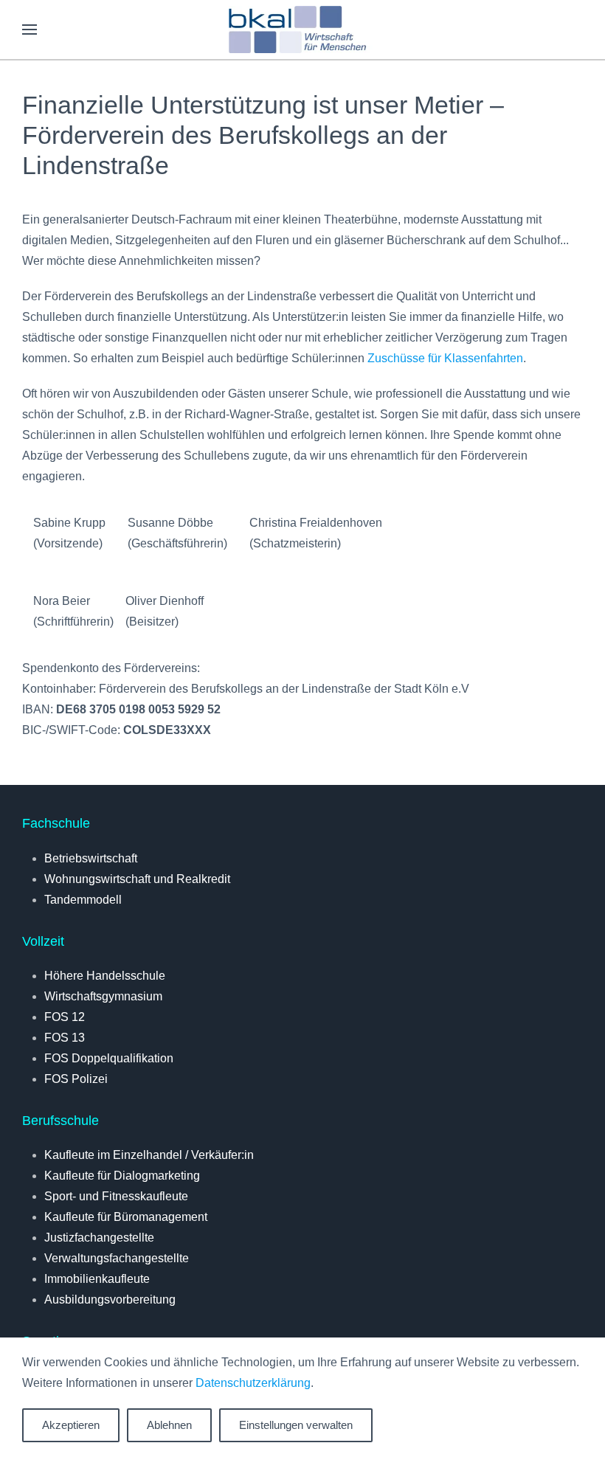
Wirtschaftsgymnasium (103, 996)
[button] (29, 29)
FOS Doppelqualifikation (108, 1058)
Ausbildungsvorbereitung (110, 1299)
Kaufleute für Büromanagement (125, 1217)
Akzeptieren (71, 1425)
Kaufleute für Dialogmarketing (122, 1175)
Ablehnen (169, 1425)
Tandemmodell (83, 899)
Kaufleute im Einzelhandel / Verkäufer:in (149, 1155)
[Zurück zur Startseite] (302, 29)
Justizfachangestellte (99, 1237)
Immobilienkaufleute (97, 1279)
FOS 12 (64, 1017)
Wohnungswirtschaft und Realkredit (137, 879)
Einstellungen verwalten (296, 1425)
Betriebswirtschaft (90, 858)
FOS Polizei (76, 1079)
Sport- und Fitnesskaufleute (116, 1196)
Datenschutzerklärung (253, 1383)
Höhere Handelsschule (104, 975)
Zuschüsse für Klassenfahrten (445, 358)
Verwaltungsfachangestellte (116, 1258)
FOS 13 (64, 1037)
